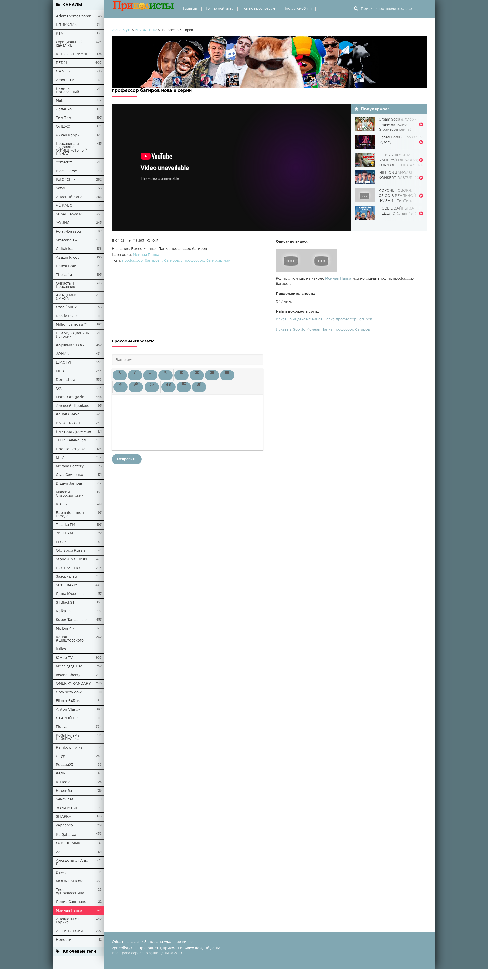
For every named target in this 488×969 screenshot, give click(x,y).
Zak (59, 852)
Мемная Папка (69, 910)
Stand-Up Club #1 (71, 559)
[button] (119, 375)
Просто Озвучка (70, 449)
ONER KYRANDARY (73, 683)
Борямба (64, 790)
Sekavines (64, 799)
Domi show (66, 379)
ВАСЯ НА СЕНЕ (70, 423)
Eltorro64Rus (68, 701)
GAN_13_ (64, 71)
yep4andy (64, 825)
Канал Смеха (67, 414)
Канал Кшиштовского (70, 639)
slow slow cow (69, 692)
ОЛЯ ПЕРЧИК (68, 843)
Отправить (126, 459)
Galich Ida (64, 248)
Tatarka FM (65, 524)
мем (227, 260)
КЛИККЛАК (66, 24)
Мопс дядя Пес (69, 666)
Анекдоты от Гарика (67, 921)
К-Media (63, 782)
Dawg (61, 872)
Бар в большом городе (70, 514)
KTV (60, 33)
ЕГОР (61, 542)
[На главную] (143, 9)
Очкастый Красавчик (65, 285)
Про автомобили (297, 8)
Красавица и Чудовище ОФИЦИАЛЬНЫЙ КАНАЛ (71, 148)
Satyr (60, 188)
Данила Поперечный (67, 90)
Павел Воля (66, 266)
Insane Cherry (68, 675)
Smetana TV (67, 240)
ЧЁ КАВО (64, 205)
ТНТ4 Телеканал (71, 440)
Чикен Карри (68, 135)
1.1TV (60, 457)
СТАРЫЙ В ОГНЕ (71, 718)
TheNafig (64, 274)
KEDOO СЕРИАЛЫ (72, 54)
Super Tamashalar (71, 619)
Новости (63, 939)
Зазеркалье (66, 576)
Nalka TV (64, 611)
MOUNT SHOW (69, 881)
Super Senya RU (70, 214)
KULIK (61, 504)
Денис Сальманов (72, 901)
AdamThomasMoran (74, 16)
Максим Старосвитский (70, 494)
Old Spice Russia (70, 550)
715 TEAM (64, 533)
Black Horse (66, 171)
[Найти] (356, 9)
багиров (152, 260)
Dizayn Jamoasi (70, 483)
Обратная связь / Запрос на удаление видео (152, 941)
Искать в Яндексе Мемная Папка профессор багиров (324, 319)
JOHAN (62, 353)
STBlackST (65, 602)
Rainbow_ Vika (69, 747)
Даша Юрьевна (70, 593)
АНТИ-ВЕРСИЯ (69, 931)
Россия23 (64, 764)
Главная (190, 8)
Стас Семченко (69, 474)
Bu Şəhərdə (66, 834)
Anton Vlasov (68, 709)
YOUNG (63, 223)
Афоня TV (65, 80)
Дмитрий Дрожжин (73, 431)
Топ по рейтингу (220, 8)
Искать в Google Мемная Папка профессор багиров (323, 329)
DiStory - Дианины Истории (73, 335)
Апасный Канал (70, 197)
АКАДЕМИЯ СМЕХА (67, 297)
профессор (132, 260)
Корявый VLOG (70, 345)
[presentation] (120, 375)
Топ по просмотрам (258, 8)
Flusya (61, 726)
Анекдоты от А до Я (72, 862)
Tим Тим (63, 118)
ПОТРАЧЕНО (68, 568)
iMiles (61, 649)
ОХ (59, 388)
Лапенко (64, 109)
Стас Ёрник (66, 307)
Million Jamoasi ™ (71, 324)
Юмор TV (64, 657)
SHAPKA (63, 816)
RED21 (61, 62)
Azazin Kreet (67, 257)
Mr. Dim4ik (65, 628)
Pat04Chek (65, 179)
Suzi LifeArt (66, 585)
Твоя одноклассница (70, 891)
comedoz (64, 162)
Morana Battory (70, 466)
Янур (60, 756)
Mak (59, 100)
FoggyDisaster (69, 231)
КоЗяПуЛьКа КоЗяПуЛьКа (67, 737)
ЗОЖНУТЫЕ (67, 808)
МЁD (60, 371)
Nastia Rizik (66, 316)
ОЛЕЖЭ (63, 126)
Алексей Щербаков (74, 405)
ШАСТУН (64, 362)
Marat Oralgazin (70, 397)
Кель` (61, 773)
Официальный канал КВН (69, 44)
